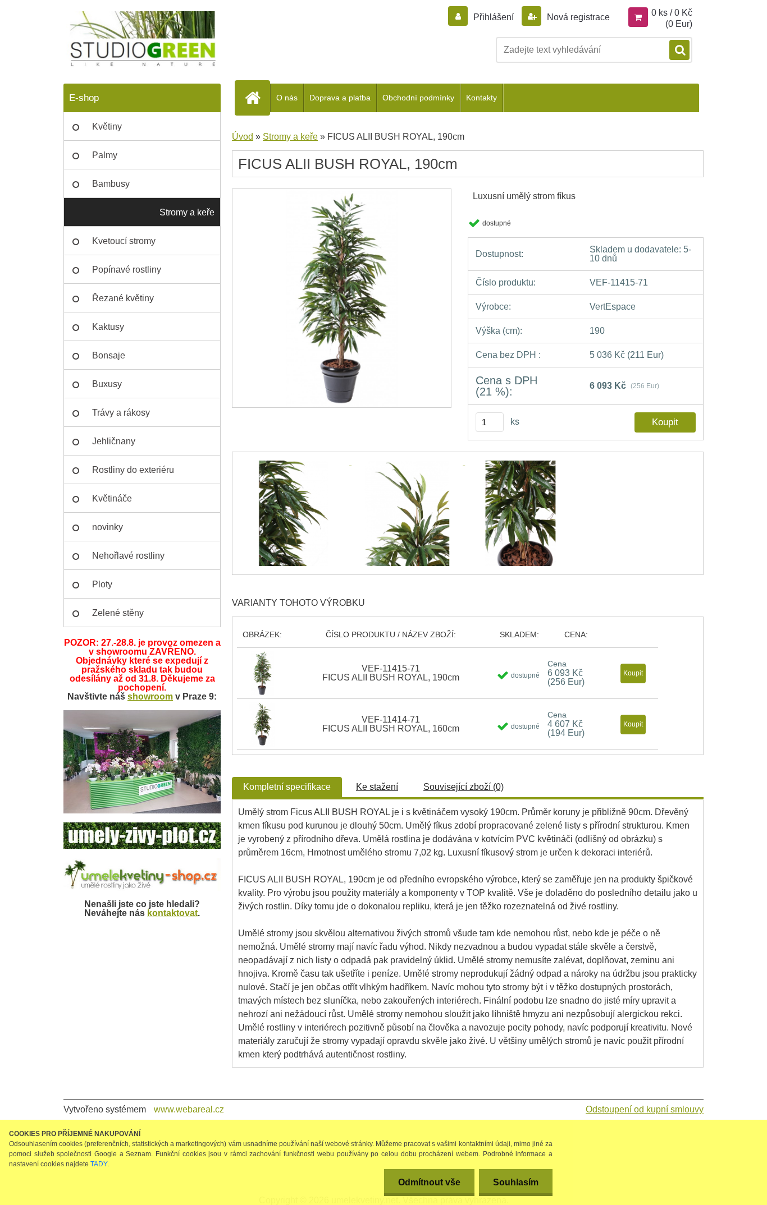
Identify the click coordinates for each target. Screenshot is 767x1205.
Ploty (102, 584)
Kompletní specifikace (287, 787)
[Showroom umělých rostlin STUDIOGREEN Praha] (142, 714)
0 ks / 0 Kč (671, 12)
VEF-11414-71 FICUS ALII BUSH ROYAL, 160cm (390, 724)
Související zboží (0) (463, 787)
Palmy (104, 155)
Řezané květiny (123, 298)
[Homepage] (257, 98)
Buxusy (107, 384)
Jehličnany (113, 441)
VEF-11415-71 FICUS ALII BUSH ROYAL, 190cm (390, 673)
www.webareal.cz (189, 1109)
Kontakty (481, 97)
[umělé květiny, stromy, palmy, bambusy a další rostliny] (142, 862)
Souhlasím (515, 1182)
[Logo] (140, 39)
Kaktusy (108, 327)
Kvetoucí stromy (124, 241)
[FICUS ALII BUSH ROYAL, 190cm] (341, 192)
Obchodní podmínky (418, 97)
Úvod (242, 136)
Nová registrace (577, 17)
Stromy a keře (186, 212)
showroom (150, 696)
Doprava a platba (340, 97)
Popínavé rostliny (126, 269)
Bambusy (111, 183)
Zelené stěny (118, 613)
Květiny (107, 126)
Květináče (112, 498)
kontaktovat (172, 913)
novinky (107, 527)
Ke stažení (377, 787)
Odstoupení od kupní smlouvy (645, 1109)
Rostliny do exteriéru (133, 470)
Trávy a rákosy (121, 412)
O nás (287, 97)
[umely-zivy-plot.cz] (142, 826)
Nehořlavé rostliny (128, 555)
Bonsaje (108, 355)
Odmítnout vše (429, 1182)
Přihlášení (493, 17)
